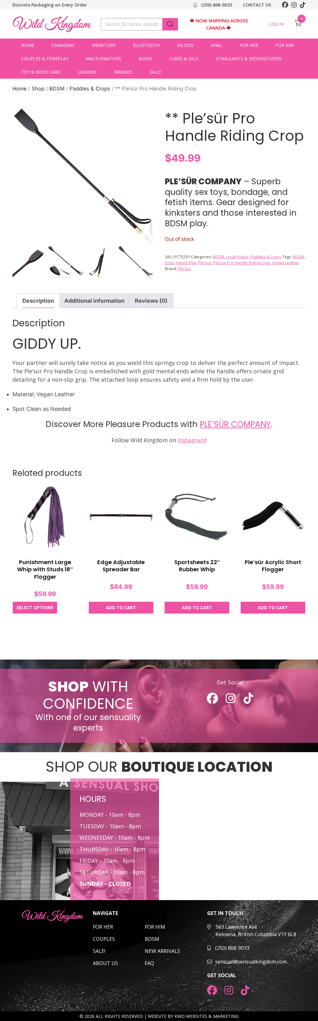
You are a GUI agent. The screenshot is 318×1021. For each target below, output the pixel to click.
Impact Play (186, 262)
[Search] (170, 24)
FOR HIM (155, 926)
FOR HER (103, 926)
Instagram (191, 440)
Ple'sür (204, 262)
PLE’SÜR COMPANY (235, 424)
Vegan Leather (285, 262)
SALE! (155, 72)
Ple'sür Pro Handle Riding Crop (241, 262)
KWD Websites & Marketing (206, 1016)
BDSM (145, 59)
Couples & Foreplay (44, 59)
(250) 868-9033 (216, 5)
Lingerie (87, 72)
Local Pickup (237, 257)
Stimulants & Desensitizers (249, 59)
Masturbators (103, 59)
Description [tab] (38, 300)
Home (27, 45)
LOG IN (276, 24)
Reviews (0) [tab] (151, 300)
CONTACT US (257, 5)
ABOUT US (105, 963)
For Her (249, 45)
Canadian (63, 45)
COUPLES (104, 939)
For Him (284, 45)
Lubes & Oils (183, 59)
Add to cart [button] (121, 607)
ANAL (216, 45)
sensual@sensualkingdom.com (251, 961)
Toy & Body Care (40, 72)
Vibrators (104, 45)
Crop (169, 262)
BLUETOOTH (146, 45)
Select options (34, 607)
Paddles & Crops (90, 88)
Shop (38, 88)
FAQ (149, 963)
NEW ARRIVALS (162, 951)
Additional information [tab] (94, 300)
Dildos (185, 45)
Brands (123, 72)
